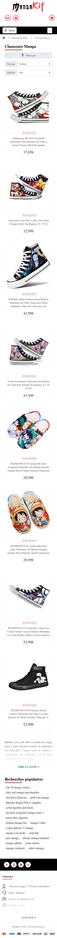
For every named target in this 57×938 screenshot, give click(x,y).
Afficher (11, 72)
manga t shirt (37, 823)
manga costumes (15, 848)
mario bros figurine (17, 817)
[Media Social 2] (14, 864)
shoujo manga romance (36, 838)
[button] (28, 767)
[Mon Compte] (16, 18)
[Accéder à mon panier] (52, 18)
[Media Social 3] (21, 864)
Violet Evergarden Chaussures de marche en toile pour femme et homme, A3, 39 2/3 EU (28, 385)
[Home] (3, 37)
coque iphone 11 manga (19, 828)
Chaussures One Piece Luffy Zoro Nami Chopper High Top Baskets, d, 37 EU (28, 222)
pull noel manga (39, 797)
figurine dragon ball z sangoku (23, 802)
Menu (11, 30)
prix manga (12, 838)
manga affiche (14, 843)
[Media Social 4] (28, 864)
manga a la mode (15, 833)
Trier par (11, 64)
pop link (34, 833)
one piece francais (16, 797)
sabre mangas (36, 848)
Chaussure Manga (42, 37)
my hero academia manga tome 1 (25, 812)
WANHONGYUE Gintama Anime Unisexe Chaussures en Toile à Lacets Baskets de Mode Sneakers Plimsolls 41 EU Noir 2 (28, 715)
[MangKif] (29, 6)
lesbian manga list (16, 823)
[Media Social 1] (7, 864)
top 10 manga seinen (18, 787)
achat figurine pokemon (19, 807)
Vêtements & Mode (19, 37)
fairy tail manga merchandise (22, 792)
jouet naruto (32, 843)
